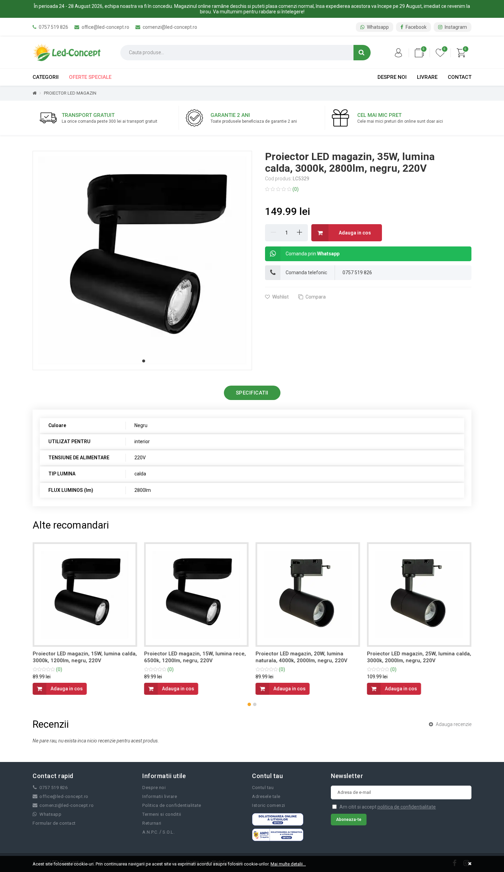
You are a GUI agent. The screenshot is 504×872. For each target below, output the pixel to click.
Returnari (151, 823)
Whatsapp (377, 27)
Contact (459, 77)
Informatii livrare (159, 796)
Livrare (427, 77)
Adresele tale (266, 796)
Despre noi (392, 77)
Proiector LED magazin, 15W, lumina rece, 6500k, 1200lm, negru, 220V (195, 657)
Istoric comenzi (268, 805)
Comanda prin (312, 253)
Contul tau (263, 787)
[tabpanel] (142, 260)
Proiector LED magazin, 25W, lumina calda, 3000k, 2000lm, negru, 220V (419, 657)
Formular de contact (54, 823)
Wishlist (280, 297)
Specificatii (252, 393)
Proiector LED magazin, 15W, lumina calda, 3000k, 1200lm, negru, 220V (85, 657)
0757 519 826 (53, 27)
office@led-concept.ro (105, 27)
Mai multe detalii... (288, 864)
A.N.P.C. (150, 832)
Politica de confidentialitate (171, 805)
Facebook (416, 27)
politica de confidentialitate (406, 807)
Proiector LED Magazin (70, 93)
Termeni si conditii (161, 814)
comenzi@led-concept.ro (169, 27)
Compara (315, 297)
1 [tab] (143, 361)
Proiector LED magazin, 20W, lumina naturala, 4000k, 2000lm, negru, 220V (301, 657)
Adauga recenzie (453, 724)
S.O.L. (169, 832)
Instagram (455, 27)
